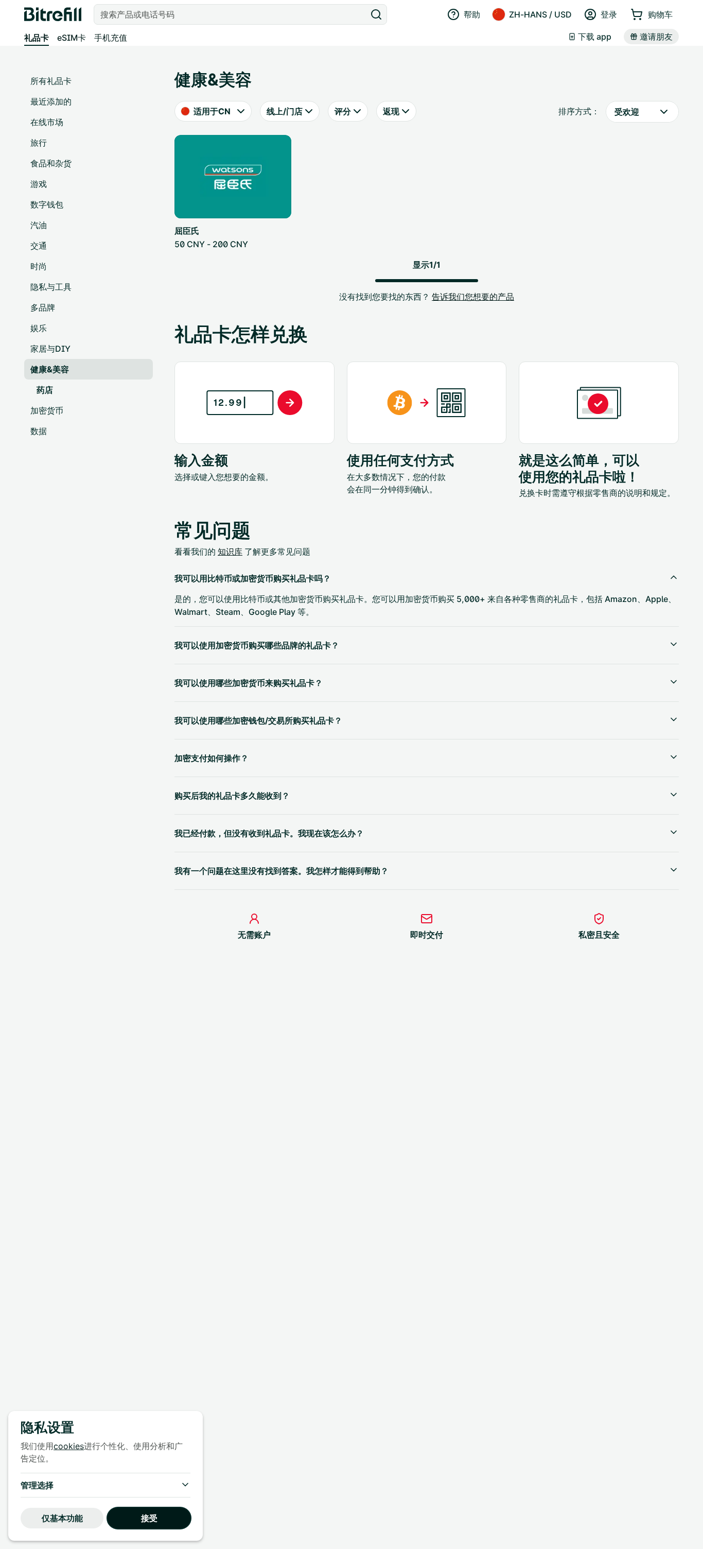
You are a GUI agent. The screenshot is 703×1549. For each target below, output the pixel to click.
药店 (45, 390)
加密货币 (46, 410)
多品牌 (42, 307)
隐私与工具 (51, 287)
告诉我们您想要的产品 (473, 296)
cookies (69, 1446)
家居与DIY (50, 348)
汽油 (38, 225)
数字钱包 (46, 204)
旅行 (38, 142)
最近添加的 (51, 101)
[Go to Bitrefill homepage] (52, 14)
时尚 (38, 266)
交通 (38, 245)
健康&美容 (49, 369)
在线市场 (46, 122)
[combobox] (231, 14)
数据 (38, 431)
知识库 (230, 551)
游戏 (38, 184)
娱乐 (38, 328)
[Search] (376, 14)
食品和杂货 (51, 163)
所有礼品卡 (51, 81)
